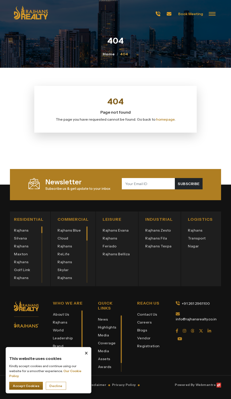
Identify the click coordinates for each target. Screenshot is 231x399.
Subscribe (189, 183)
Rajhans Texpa (158, 246)
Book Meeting (190, 14)
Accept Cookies (26, 386)
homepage (165, 119)
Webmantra (206, 385)
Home (109, 54)
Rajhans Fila (156, 238)
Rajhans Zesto (158, 230)
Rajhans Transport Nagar (197, 238)
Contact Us (147, 314)
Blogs (142, 330)
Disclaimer (97, 385)
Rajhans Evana (116, 230)
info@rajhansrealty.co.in (196, 319)
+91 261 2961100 (196, 303)
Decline (55, 386)
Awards (104, 366)
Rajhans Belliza (116, 254)
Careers (144, 322)
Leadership (63, 338)
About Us (61, 314)
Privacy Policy (124, 385)
